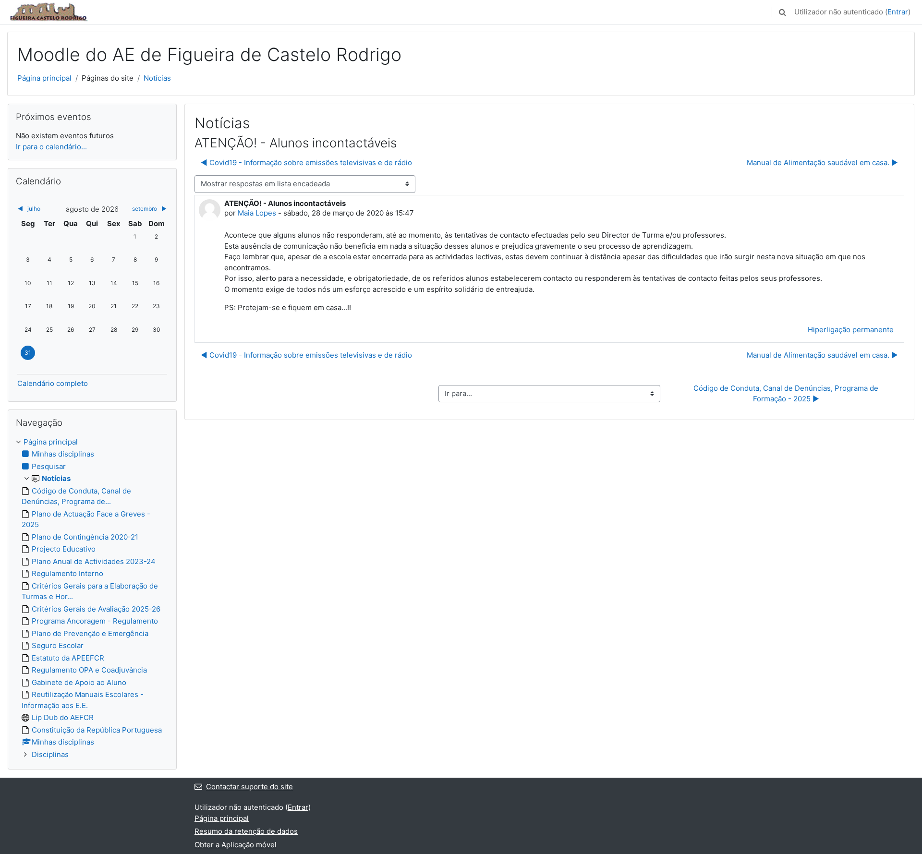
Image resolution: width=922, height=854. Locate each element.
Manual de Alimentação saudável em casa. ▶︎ (822, 162)
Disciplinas (50, 754)
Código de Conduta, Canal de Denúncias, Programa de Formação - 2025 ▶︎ (786, 394)
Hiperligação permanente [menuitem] (851, 329)
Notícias (157, 78)
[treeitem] (92, 598)
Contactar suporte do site (249, 786)
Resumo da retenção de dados (246, 831)
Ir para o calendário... (51, 146)
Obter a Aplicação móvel (235, 844)
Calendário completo (52, 383)
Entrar (897, 11)
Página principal (44, 78)
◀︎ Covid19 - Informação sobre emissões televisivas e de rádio (306, 162)
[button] (782, 12)
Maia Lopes (257, 212)
